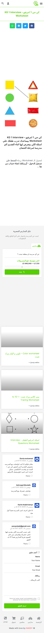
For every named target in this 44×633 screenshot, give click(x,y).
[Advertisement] (22, 52)
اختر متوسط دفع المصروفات (28, 261)
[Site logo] (35, 3)
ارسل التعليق (22, 606)
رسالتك (37, 576)
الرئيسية (39, 622)
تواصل (5, 622)
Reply (28, 476)
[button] (31, 25)
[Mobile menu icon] (41, 3)
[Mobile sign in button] (8, 3)
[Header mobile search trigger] (2, 3)
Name (37, 557)
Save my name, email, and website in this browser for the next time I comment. (23, 599)
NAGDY (29, 628)
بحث (20, 272)
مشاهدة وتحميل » (34, 362)
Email (37, 566)
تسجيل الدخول (35, 163)
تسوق (14, 622)
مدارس (30, 622)
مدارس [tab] (34, 246)
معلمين (22, 622)
